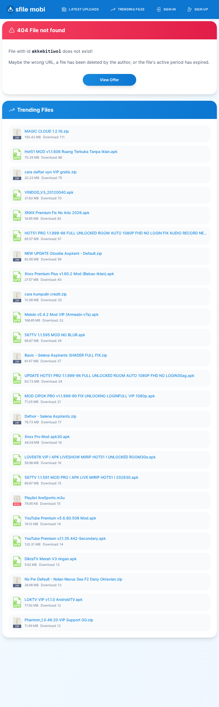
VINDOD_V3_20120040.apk (49, 192)
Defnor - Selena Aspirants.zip (50, 416)
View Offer (109, 79)
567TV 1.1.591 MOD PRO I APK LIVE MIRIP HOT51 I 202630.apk (81, 477)
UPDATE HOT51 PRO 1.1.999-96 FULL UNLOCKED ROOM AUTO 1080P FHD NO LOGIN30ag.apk (109, 375)
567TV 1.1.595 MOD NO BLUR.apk (55, 334)
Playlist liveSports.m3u (45, 497)
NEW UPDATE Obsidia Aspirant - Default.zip (63, 253)
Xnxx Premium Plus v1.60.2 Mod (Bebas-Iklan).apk (69, 273)
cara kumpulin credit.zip (46, 294)
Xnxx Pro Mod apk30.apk (47, 436)
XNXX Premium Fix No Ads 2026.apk (57, 212)
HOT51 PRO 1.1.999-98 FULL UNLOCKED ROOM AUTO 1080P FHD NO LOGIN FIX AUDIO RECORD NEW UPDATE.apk (116, 233)
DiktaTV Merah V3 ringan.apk (51, 558)
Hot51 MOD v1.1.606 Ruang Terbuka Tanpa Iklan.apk (71, 151)
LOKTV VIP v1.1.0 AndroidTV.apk (54, 599)
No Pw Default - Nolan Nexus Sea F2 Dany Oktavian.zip (73, 579)
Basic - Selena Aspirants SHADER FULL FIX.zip (66, 355)
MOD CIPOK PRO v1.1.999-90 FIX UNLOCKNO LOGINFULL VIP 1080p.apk (90, 396)
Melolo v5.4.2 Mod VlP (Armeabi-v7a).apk (62, 314)
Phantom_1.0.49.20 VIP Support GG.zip (59, 620)
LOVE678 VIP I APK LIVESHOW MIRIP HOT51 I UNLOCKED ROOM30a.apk (90, 457)
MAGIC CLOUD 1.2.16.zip (47, 131)
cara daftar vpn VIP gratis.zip (51, 172)
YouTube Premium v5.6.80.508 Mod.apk (60, 518)
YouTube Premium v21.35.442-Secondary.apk (65, 538)
